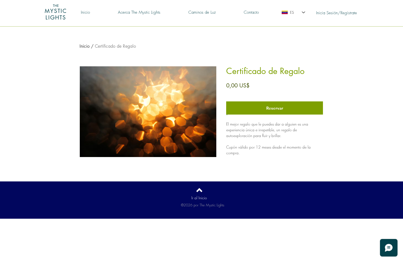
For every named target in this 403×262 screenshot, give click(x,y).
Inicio (85, 46)
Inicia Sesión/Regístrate (336, 13)
